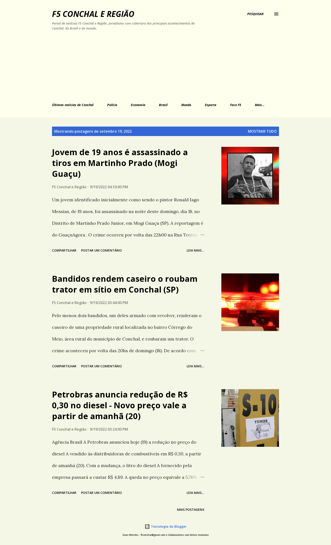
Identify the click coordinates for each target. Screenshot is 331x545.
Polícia (112, 105)
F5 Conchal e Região (93, 14)
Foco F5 (235, 105)
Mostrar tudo (262, 131)
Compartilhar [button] (64, 250)
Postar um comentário (101, 250)
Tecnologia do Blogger (168, 526)
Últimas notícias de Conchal (72, 105)
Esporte (210, 105)
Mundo (186, 105)
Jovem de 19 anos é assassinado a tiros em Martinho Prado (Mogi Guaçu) (120, 163)
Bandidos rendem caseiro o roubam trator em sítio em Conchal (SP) (124, 284)
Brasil (163, 105)
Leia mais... (195, 250)
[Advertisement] (144, 65)
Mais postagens (190, 509)
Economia (138, 105)
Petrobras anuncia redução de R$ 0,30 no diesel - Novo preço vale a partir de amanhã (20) (120, 405)
